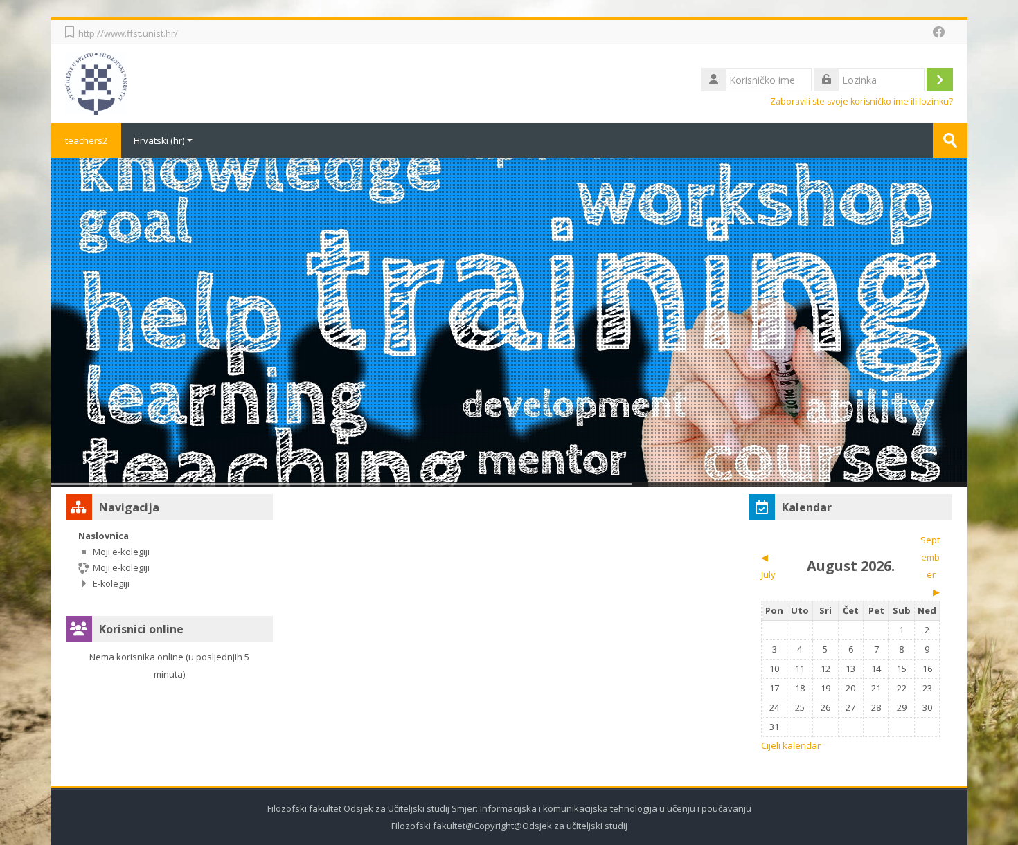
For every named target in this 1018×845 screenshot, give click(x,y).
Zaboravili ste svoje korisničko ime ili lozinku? (861, 101)
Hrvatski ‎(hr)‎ (159, 140)
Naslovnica (103, 535)
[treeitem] (169, 559)
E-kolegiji (111, 583)
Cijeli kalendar (791, 745)
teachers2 (86, 140)
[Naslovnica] (96, 82)
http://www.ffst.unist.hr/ (128, 33)
